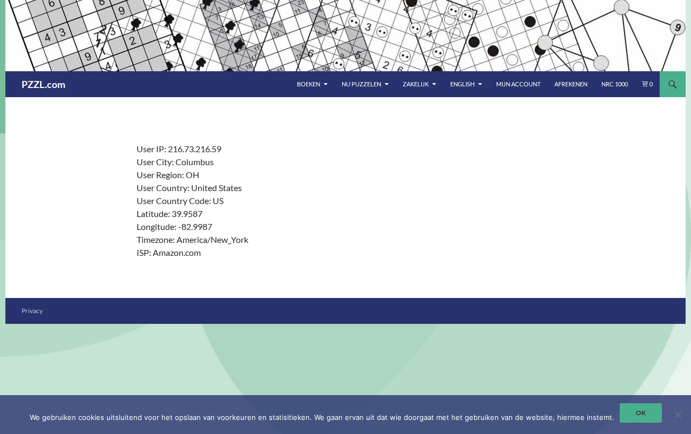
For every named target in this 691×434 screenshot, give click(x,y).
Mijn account (518, 83)
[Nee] (677, 414)
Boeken (308, 83)
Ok (641, 413)
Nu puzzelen (361, 83)
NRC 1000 (614, 83)
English (462, 83)
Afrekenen (570, 83)
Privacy (32, 311)
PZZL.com (43, 84)
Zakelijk (416, 83)
